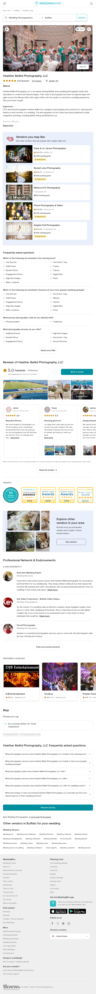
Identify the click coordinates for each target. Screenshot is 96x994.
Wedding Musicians (59, 843)
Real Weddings (9, 949)
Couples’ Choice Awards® (13, 919)
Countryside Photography (40, 817)
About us (6, 867)
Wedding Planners (46, 834)
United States (61, 936)
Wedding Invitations (34, 848)
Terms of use (8, 888)
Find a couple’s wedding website (16, 962)
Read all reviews (46, 470)
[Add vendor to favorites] (89, 29)
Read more (8, 125)
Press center (8, 881)
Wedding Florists (80, 834)
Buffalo (17, 11)
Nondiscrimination (10, 874)
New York (7, 11)
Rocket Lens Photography (47, 168)
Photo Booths (65, 839)
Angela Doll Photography (47, 225)
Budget (53, 874)
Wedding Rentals (50, 839)
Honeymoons (8, 953)
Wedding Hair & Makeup (26, 834)
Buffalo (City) (28, 11)
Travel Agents (51, 848)
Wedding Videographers (12, 839)
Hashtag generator (10, 935)
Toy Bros (48, 693)
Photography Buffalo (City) (30, 735)
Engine (53, 885)
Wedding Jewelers (67, 848)
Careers (6, 878)
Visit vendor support (11, 974)
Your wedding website (59, 863)
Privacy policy (8, 892)
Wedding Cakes (26, 843)
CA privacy (7, 899)
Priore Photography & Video (48, 205)
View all (83, 67)
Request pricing (48, 807)
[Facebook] (52, 923)
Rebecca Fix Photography (47, 187)
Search (81, 17)
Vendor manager (56, 878)
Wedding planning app (12, 931)
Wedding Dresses (10, 843)
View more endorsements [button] (48, 647)
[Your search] (7, 29)
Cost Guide (54, 888)
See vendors (71, 542)
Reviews (6, 915)
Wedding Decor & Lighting (13, 848)
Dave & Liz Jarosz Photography (50, 148)
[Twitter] (58, 923)
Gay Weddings (8, 922)
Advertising (7, 885)
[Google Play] (77, 913)
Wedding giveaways (11, 939)
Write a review (77, 372)
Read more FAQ (48, 350)
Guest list (53, 870)
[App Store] (59, 913)
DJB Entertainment (15, 693)
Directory (6, 912)
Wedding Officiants (33, 839)
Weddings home (9, 863)
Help (52, 892)
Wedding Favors (84, 848)
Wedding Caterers (64, 834)
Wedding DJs (8, 834)
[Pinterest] (63, 923)
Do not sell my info (10, 896)
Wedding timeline (10, 942)
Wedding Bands (81, 839)
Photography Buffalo (11, 735)
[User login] (91, 3)
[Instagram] (68, 923)
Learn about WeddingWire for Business (18, 970)
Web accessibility (9, 903)
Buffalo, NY (53, 81)
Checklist (53, 867)
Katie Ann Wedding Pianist (29, 573)
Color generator (9, 946)
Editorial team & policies (12, 870)
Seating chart (55, 881)
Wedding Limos (42, 843)
